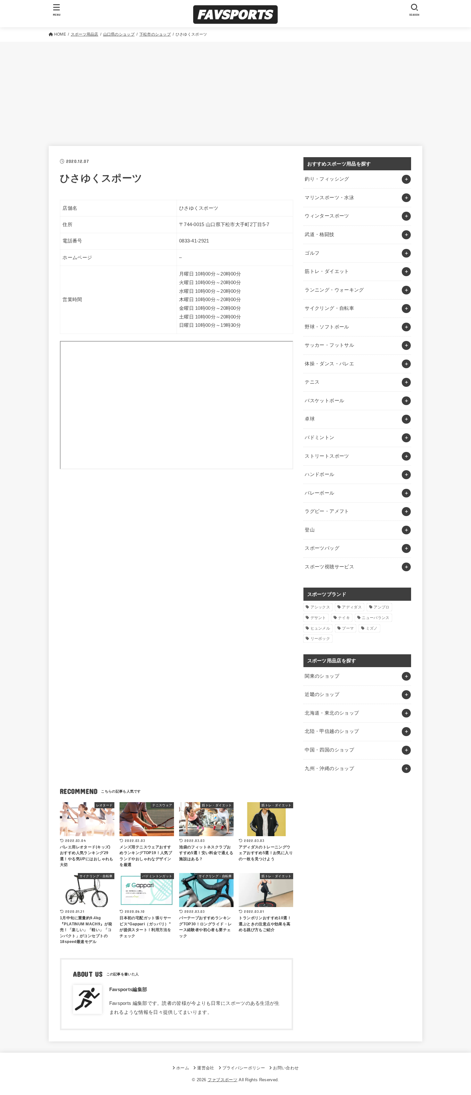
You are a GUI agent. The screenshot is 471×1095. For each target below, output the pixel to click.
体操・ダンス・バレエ (329, 363)
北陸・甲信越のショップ (332, 731)
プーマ (348, 628)
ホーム (182, 1067)
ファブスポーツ (222, 1079)
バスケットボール (324, 400)
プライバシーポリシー (243, 1067)
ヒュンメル (320, 628)
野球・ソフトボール (327, 326)
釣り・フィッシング (327, 179)
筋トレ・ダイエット (327, 271)
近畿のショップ (322, 694)
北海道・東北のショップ (332, 713)
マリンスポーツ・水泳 (329, 197)
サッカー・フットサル (329, 345)
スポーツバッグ (322, 548)
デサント (318, 617)
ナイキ (344, 617)
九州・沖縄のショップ (329, 768)
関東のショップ (322, 676)
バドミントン (319, 437)
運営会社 (205, 1067)
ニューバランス (375, 617)
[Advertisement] (235, 90)
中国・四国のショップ (329, 749)
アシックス (320, 607)
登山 (310, 529)
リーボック (320, 638)
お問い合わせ (286, 1067)
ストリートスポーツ (327, 456)
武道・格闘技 (319, 234)
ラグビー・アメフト (327, 511)
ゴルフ (312, 253)
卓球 (310, 418)
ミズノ (372, 628)
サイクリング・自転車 (329, 308)
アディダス (352, 607)
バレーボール (319, 493)
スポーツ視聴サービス (329, 566)
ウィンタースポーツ (327, 215)
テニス (312, 382)
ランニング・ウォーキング (334, 290)
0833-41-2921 (194, 240)
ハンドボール (319, 474)
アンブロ (381, 607)
